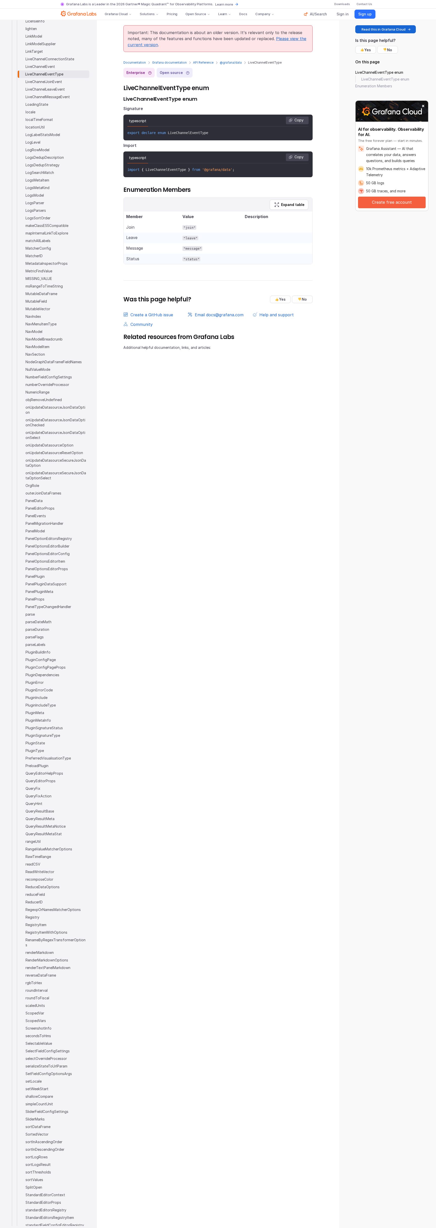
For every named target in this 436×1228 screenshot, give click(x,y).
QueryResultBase (39, 811)
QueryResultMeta (39, 819)
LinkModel (33, 36)
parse (30, 614)
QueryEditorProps (40, 781)
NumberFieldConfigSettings (48, 377)
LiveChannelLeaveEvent (45, 89)
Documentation (134, 62)
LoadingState (36, 104)
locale (30, 112)
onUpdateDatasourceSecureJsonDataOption (55, 462)
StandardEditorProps (43, 1202)
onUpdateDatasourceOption (49, 445)
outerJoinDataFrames (43, 493)
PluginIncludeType (40, 705)
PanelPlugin (35, 576)
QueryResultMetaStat (43, 834)
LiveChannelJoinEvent (43, 82)
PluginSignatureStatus (44, 728)
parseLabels (35, 644)
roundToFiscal (37, 998)
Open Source (195, 14)
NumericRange (37, 392)
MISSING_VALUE (38, 278)
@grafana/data (231, 62)
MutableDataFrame (41, 294)
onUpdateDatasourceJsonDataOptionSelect (55, 435)
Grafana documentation (169, 62)
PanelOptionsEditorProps (46, 569)
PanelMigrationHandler (44, 523)
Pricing (172, 14)
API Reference (203, 62)
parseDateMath (38, 622)
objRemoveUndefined (43, 400)
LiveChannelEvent (40, 66)
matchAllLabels (37, 241)
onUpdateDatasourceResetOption (54, 453)
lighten (31, 29)
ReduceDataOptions (42, 887)
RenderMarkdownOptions (46, 960)
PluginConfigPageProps (45, 667)
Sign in (343, 14)
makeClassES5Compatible (46, 225)
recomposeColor (39, 879)
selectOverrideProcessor (46, 1058)
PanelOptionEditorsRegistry (48, 538)
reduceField (35, 894)
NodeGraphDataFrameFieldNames (53, 362)
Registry (32, 917)
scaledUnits (35, 1005)
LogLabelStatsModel (42, 135)
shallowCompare (39, 1096)
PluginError (34, 682)
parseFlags (34, 637)
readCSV (32, 864)
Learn (222, 14)
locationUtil (35, 127)
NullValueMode (37, 369)
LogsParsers (35, 210)
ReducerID (34, 902)
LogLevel (32, 142)
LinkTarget (34, 51)
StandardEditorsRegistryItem (49, 1217)
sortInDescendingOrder (44, 1149)
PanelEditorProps (39, 508)
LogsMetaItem (37, 180)
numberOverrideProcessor (47, 384)
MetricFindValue (38, 271)
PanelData (34, 501)
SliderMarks (35, 1119)
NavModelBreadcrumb (44, 339)
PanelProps (34, 599)
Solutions (147, 14)
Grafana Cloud (116, 14)
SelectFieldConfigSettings (47, 1051)
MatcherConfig (38, 248)
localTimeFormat (39, 119)
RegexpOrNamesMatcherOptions (53, 909)
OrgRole (32, 485)
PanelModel (35, 531)
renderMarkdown (39, 952)
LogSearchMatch (39, 172)
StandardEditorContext (45, 1195)
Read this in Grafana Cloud (383, 29)
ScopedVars (35, 1020)
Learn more (224, 4)
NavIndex (33, 316)
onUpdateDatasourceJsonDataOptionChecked (55, 422)
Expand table (293, 204)
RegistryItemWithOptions (46, 932)
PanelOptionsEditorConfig (47, 554)
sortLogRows (36, 1157)
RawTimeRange (38, 856)
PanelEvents (35, 516)
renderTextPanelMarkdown (47, 967)
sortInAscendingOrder (43, 1142)
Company (262, 14)
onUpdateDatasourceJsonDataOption (55, 409)
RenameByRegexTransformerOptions (55, 942)
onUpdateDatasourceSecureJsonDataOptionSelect (55, 475)
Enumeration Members (373, 86)
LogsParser (34, 203)
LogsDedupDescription (44, 157)
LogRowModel (37, 150)
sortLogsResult (38, 1164)
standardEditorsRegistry (45, 1210)
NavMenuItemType (41, 324)
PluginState (35, 743)
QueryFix (32, 788)
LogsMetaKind (37, 188)
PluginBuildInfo (37, 652)
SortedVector (36, 1134)
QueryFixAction (38, 796)
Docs (243, 14)
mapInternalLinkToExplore (46, 233)
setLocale (33, 1081)
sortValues (34, 1180)
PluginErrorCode (39, 690)
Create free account (392, 202)
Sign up (365, 14)
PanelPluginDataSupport (46, 584)
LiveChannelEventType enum (379, 72)
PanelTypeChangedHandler (48, 607)
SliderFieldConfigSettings (46, 1111)
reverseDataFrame (40, 975)
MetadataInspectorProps (46, 263)
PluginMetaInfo (38, 720)
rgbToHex (33, 983)
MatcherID (34, 256)
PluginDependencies (42, 675)
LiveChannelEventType (44, 74)
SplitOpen (33, 1187)
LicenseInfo (35, 21)
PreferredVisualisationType (48, 758)
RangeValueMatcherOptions (48, 849)
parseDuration (37, 629)
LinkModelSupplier (40, 44)
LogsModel (34, 195)
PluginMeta (34, 713)
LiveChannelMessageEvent (47, 97)
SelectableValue (38, 1043)
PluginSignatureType (42, 735)
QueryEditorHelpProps (44, 773)
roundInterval (36, 990)
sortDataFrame (37, 1127)
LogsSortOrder (37, 218)
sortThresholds (38, 1172)
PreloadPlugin (36, 766)
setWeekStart (36, 1089)
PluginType (34, 750)
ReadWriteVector (39, 872)
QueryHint (33, 803)
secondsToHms (38, 1036)
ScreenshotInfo (38, 1028)
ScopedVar (34, 1013)
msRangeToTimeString (44, 286)
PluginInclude (36, 697)
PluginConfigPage (40, 660)
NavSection (35, 354)
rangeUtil (33, 841)
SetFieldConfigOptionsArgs (48, 1074)
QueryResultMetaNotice (45, 826)
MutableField (36, 301)
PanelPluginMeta (39, 591)
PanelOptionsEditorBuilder (47, 546)
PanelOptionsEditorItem (45, 561)
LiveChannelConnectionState (49, 59)
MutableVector (37, 309)
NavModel (33, 331)
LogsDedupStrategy (42, 165)
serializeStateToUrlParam (46, 1066)
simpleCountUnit (39, 1104)
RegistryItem (35, 925)
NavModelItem (37, 347)
